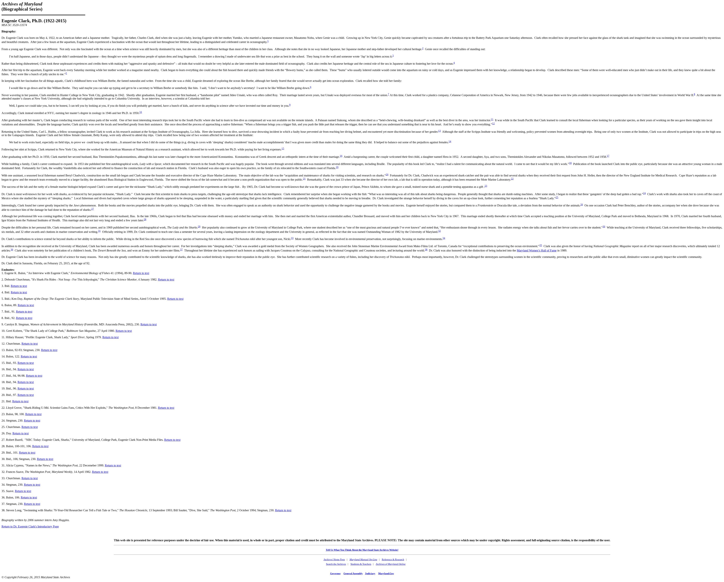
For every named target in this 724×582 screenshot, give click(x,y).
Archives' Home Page (334, 559)
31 (99, 230)
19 (337, 167)
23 (486, 185)
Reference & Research (393, 559)
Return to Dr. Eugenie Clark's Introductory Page (30, 526)
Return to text (141, 273)
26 (581, 204)
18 (570, 163)
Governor (335, 573)
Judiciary (370, 573)
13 (439, 130)
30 (604, 226)
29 (199, 226)
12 (493, 123)
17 (608, 155)
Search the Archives (336, 564)
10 (140, 112)
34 (444, 238)
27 (92, 208)
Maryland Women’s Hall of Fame (537, 250)
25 (557, 197)
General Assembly (353, 573)
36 (12, 249)
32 (439, 230)
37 (181, 249)
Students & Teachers (360, 564)
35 (540, 245)
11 (492, 119)
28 (145, 219)
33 (292, 238)
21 (304, 178)
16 (341, 155)
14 (450, 141)
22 (512, 178)
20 (387, 174)
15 (282, 148)
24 (644, 193)
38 (426, 249)
